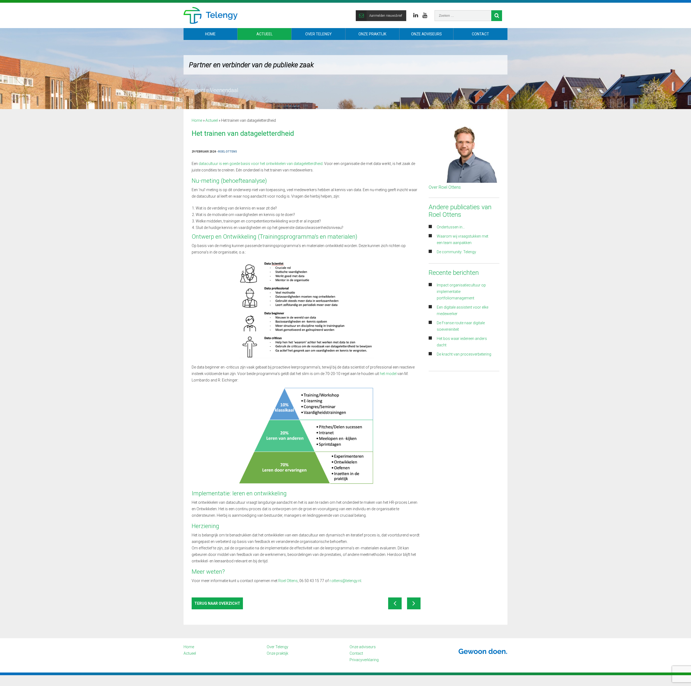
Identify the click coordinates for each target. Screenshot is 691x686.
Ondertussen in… (451, 227)
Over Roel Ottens (445, 187)
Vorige (395, 603)
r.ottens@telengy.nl (345, 581)
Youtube (425, 15)
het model (388, 373)
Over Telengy (318, 34)
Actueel (264, 34)
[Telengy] (211, 15)
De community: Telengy (457, 252)
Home (210, 34)
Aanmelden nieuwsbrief (385, 16)
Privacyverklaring (364, 660)
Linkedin (416, 15)
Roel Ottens (288, 581)
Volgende (414, 603)
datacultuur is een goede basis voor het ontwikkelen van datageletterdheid (261, 163)
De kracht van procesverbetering (464, 354)
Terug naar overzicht (217, 603)
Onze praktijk (372, 34)
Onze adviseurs (426, 34)
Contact (480, 34)
